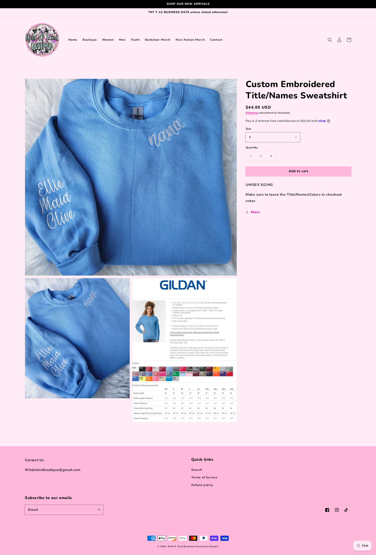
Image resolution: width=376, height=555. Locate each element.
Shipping (252, 112)
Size (248, 129)
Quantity (252, 148)
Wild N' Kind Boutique (181, 546)
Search (196, 470)
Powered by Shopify (207, 546)
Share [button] (255, 212)
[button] (330, 40)
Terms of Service (204, 477)
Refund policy (202, 485)
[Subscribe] (98, 510)
